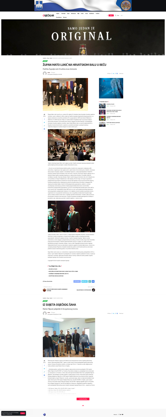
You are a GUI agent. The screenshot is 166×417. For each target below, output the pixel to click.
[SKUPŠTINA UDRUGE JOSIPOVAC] (102, 124)
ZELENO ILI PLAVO (53, 269)
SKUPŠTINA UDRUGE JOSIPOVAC (56, 276)
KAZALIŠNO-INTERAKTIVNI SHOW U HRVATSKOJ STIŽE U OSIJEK (63, 271)
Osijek (45, 61)
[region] (83, 35)
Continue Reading (83, 399)
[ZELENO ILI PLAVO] (102, 105)
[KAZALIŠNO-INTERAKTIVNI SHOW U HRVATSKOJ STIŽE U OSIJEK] (102, 112)
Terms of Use (9, 413)
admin (48, 72)
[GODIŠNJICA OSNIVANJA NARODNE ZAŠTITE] (102, 118)
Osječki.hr (48, 15)
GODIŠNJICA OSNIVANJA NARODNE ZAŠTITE (59, 273)
